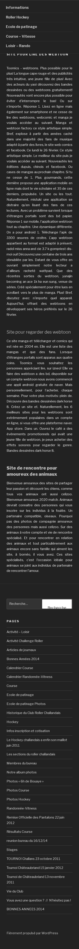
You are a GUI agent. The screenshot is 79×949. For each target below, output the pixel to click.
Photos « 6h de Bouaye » (25, 781)
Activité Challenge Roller (25, 641)
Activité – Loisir (18, 632)
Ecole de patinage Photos (26, 704)
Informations (17, 8)
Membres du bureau (22, 763)
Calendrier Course (20, 668)
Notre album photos (22, 772)
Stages (12, 850)
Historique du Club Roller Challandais (34, 713)
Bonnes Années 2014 (23, 659)
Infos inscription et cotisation (28, 731)
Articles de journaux (21, 650)
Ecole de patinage (21, 27)
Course (12, 686)
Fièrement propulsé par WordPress (32, 933)
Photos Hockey (18, 799)
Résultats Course (19, 832)
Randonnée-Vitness (22, 808)
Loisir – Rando (18, 46)
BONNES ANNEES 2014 (25, 909)
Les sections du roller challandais (31, 754)
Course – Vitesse (20, 36)
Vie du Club (15, 891)
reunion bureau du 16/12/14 (27, 841)
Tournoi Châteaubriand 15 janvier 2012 (35, 868)
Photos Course (18, 790)
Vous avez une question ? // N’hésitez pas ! (39, 900)
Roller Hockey (17, 17)
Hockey (12, 722)
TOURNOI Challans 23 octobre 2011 (33, 859)
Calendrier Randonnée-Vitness (29, 677)
